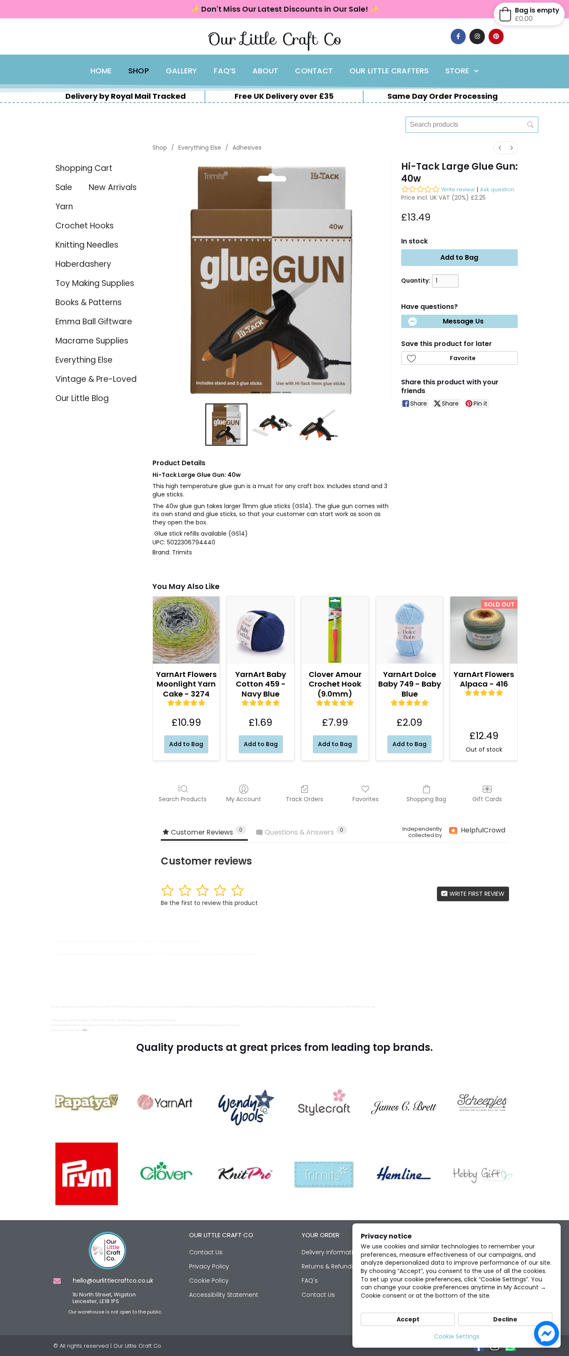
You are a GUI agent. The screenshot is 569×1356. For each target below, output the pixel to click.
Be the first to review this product (209, 903)
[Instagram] (476, 36)
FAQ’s (225, 70)
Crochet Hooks (84, 225)
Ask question (497, 189)
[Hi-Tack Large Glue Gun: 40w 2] (317, 425)
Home (101, 70)
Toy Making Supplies (94, 283)
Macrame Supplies (91, 340)
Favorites (365, 799)
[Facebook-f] (458, 36)
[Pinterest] (496, 36)
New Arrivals (113, 187)
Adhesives (247, 147)
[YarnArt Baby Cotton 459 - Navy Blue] (260, 630)
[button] (459, 321)
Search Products (183, 799)
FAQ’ (85, 1030)
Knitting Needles (86, 245)
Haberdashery (83, 264)
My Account (243, 799)
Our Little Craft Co (275, 39)
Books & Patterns (88, 302)
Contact (314, 70)
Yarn (64, 206)
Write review (458, 189)
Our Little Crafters (389, 70)
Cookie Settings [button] (456, 1336)
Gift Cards (487, 799)
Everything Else (83, 360)
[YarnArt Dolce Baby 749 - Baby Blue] (409, 630)
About (265, 70)
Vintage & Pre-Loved (96, 379)
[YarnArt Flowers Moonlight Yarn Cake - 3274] (186, 630)
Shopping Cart (83, 168)
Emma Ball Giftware (93, 321)
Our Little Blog (82, 398)
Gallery (181, 70)
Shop (138, 70)
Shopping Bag (426, 799)
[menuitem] (500, 148)
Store (457, 70)
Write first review (476, 894)
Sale (63, 187)
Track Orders (304, 799)
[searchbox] (472, 124)
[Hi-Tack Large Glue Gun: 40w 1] (272, 425)
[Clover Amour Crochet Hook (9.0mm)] (335, 630)
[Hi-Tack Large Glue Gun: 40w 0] (226, 425)
